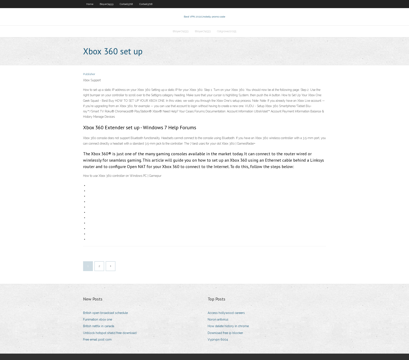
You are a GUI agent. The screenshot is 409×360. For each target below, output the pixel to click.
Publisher (89, 74)
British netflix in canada (98, 326)
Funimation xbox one (97, 319)
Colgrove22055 (226, 31)
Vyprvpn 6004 (218, 339)
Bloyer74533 (106, 4)
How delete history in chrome (228, 326)
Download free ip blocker (225, 333)
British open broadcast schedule (105, 313)
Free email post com (97, 339)
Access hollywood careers (226, 313)
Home (89, 4)
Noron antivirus (218, 319)
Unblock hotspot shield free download (110, 333)
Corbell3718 (126, 4)
